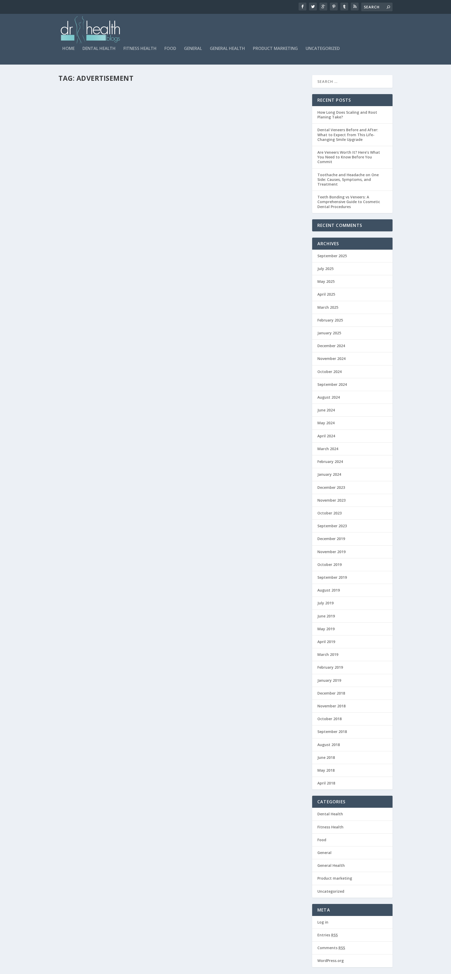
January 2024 (329, 474)
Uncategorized (323, 48)
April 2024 (326, 435)
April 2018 (326, 783)
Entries (327, 934)
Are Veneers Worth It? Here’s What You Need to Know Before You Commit (348, 157)
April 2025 (326, 294)
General (193, 48)
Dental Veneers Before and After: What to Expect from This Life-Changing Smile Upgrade (347, 134)
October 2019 (329, 564)
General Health (227, 48)
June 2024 (326, 410)
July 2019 (325, 602)
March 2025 (327, 307)
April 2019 (326, 641)
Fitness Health (140, 48)
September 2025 (332, 255)
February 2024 (330, 461)
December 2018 (331, 693)
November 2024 (331, 358)
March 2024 (327, 448)
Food (170, 48)
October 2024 (329, 371)
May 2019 (326, 628)
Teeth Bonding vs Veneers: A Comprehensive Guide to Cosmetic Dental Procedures (348, 201)
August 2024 (328, 397)
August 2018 (328, 744)
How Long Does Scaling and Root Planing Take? (347, 114)
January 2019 (329, 680)
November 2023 (331, 500)
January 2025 (329, 332)
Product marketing (275, 48)
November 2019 (331, 551)
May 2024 (326, 422)
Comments (331, 947)
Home (68, 48)
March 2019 (327, 654)
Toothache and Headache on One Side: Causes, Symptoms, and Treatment (348, 179)
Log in (322, 922)
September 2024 (332, 384)
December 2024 (331, 345)
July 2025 (325, 268)
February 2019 (330, 667)
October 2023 (329, 513)
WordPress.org (330, 960)
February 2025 (330, 320)
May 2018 (326, 770)
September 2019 (332, 577)
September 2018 (332, 731)
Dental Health (99, 48)
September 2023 (332, 525)
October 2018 (329, 718)
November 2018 (331, 705)
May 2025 (326, 281)
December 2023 (331, 487)
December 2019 (331, 538)
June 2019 (326, 616)
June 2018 (326, 757)
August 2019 (328, 590)
